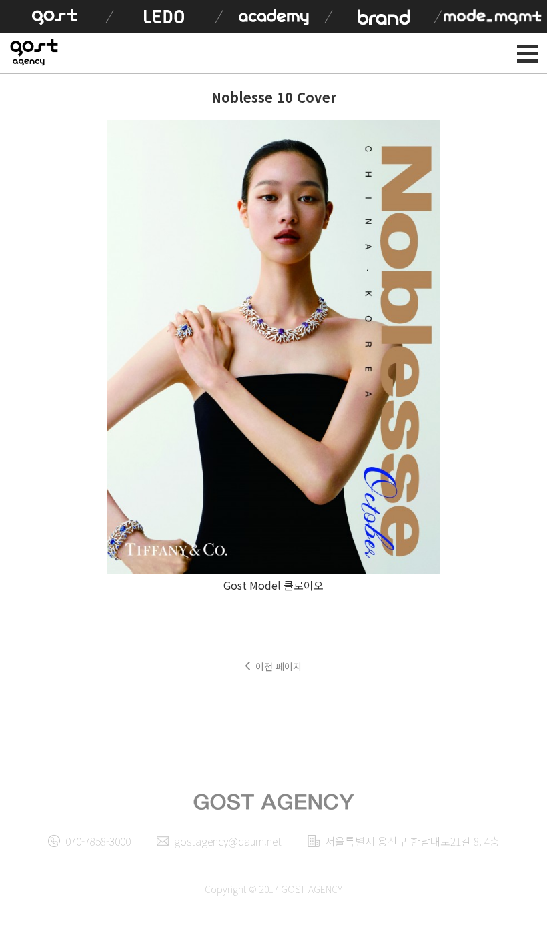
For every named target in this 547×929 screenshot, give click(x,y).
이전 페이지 (278, 666)
